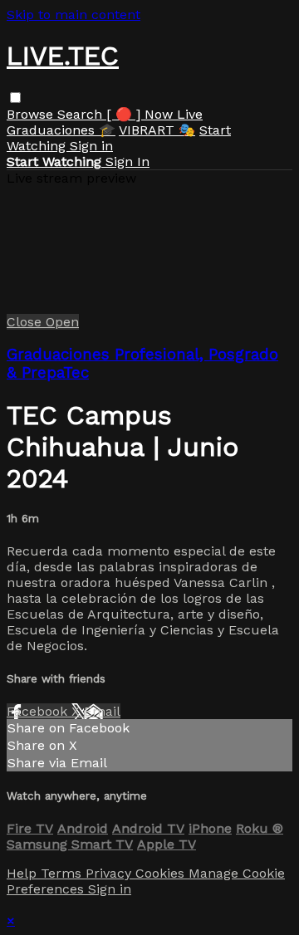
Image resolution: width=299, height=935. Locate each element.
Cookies (162, 873)
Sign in (91, 146)
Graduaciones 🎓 (61, 130)
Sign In (127, 161)
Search (81, 114)
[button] (15, 97)
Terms (63, 873)
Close (26, 322)
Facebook (39, 711)
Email (102, 711)
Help (24, 873)
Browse (32, 114)
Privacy (110, 873)
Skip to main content (73, 14)
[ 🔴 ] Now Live (154, 114)
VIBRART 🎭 (157, 130)
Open (62, 322)
